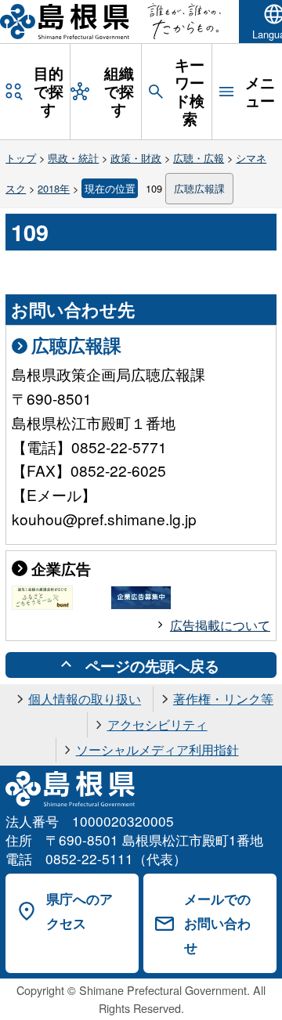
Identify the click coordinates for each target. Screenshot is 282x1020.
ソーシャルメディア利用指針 (157, 750)
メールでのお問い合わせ (217, 922)
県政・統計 (73, 157)
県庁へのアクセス (79, 910)
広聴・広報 (198, 157)
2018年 (54, 188)
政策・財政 (135, 157)
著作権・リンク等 (223, 699)
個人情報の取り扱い (84, 699)
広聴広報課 (199, 188)
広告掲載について (220, 625)
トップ (20, 157)
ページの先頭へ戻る (152, 665)
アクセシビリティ (157, 724)
